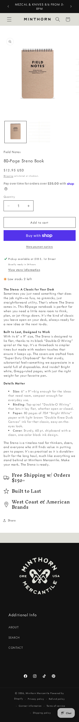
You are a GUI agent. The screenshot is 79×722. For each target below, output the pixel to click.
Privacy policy (36, 698)
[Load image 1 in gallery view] (15, 132)
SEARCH (14, 637)
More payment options (39, 246)
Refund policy (57, 698)
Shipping (8, 175)
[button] (9, 19)
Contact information (30, 705)
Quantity (9, 196)
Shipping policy (42, 712)
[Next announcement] (71, 6)
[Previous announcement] (8, 6)
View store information (24, 270)
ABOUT (13, 627)
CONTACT (15, 648)
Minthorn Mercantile (38, 693)
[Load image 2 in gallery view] (39, 132)
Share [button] (12, 520)
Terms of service (56, 705)
